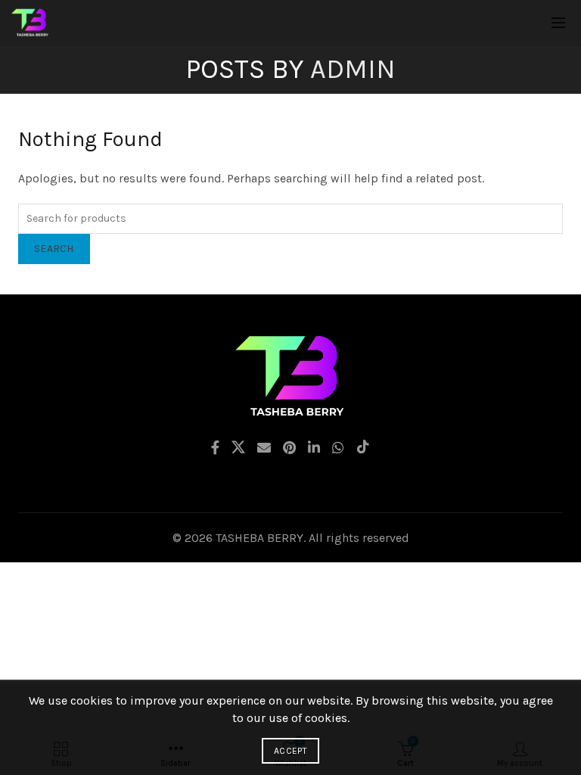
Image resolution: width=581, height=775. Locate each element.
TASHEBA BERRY (259, 538)
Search (54, 248)
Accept (290, 750)
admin (353, 69)
